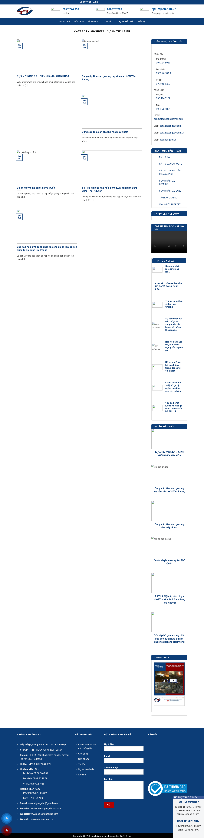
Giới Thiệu (79, 21)
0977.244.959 (163, 62)
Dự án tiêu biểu (86, 769)
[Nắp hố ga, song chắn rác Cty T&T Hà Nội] (32, 11)
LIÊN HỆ (141, 21)
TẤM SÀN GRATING (168, 198)
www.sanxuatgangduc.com (44, 813)
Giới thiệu (83, 753)
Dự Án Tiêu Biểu (126, 21)
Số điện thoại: (111, 767)
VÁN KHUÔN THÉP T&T (170, 204)
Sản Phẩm (93, 21)
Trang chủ (64, 21)
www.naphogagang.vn (41, 819)
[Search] (186, 11)
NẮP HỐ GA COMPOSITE (170, 164)
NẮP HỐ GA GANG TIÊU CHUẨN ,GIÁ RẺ (170, 172)
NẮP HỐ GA (164, 157)
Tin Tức (108, 21)
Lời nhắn (108, 779)
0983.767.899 (163, 109)
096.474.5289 (163, 98)
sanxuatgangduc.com (170, 125)
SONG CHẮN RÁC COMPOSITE (167, 182)
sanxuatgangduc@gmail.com (168, 119)
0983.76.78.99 (163, 73)
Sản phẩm (83, 759)
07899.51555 (163, 84)
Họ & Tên (109, 744)
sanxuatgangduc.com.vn (172, 132)
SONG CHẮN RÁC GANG (170, 191)
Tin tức (81, 764)
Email (107, 756)
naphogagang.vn (168, 139)
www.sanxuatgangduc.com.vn (45, 808)
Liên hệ (82, 774)
